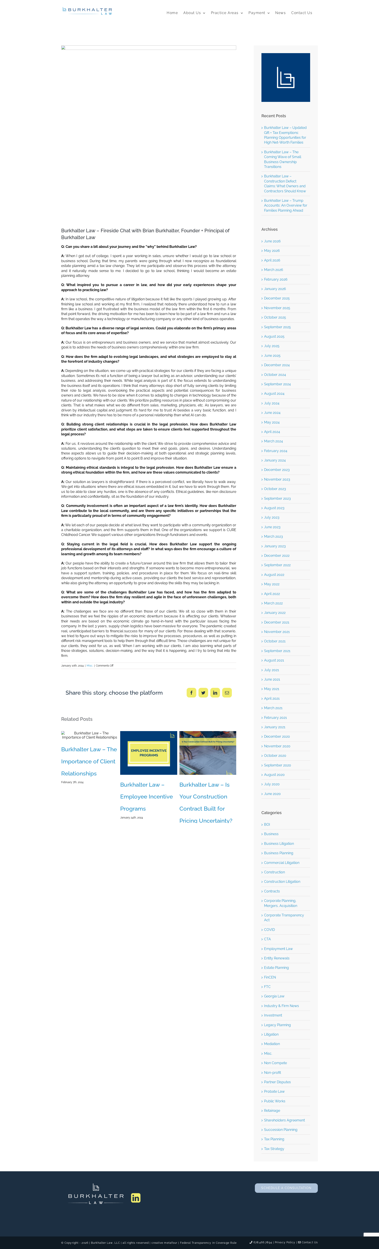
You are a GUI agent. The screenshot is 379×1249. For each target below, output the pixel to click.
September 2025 (277, 327)
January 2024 (275, 460)
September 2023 (277, 498)
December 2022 (277, 555)
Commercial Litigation (281, 863)
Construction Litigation (282, 882)
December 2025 (277, 298)
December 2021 (276, 622)
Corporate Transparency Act (284, 917)
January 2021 (274, 727)
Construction (274, 872)
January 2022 (275, 613)
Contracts (272, 891)
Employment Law (278, 949)
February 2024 (275, 451)
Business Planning (278, 853)
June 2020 (272, 794)
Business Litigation (279, 844)
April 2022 (272, 594)
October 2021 (275, 641)
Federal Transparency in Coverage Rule (208, 1242)
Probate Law (274, 1091)
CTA (267, 939)
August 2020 (274, 775)
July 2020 (272, 784)
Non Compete (275, 1063)
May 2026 (272, 251)
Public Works (274, 1101)
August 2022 (274, 575)
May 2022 (271, 584)
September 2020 (277, 765)
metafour (170, 1242)
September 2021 (277, 651)
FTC (267, 987)
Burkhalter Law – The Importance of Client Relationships (83, 735)
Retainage (272, 1110)
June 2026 (272, 241)
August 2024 (274, 393)
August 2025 (274, 336)
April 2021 (272, 698)
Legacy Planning (277, 1025)
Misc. (90, 665)
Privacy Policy (285, 1242)
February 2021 (275, 718)
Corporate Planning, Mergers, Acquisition (280, 903)
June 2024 (272, 413)
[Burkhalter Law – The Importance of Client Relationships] (89, 735)
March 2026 (273, 270)
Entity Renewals (277, 958)
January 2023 (275, 546)
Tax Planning (274, 1139)
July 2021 (271, 670)
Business (271, 834)
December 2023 (277, 470)
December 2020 (277, 736)
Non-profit (272, 1073)
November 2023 (277, 479)
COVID (269, 930)
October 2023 (275, 489)
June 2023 (272, 527)
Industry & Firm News (281, 1006)
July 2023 (271, 517)
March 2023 (273, 536)
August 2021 (274, 660)
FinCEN (270, 977)
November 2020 (277, 746)
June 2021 (272, 679)
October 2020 (275, 755)
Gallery (96, 735)
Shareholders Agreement (284, 1120)
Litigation (271, 1034)
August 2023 (274, 508)
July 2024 (271, 403)
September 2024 (277, 384)
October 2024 (275, 375)
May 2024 (272, 422)
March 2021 (273, 708)
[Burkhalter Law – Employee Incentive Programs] (148, 753)
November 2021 (277, 632)
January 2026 (275, 289)
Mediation (272, 1044)
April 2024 (272, 432)
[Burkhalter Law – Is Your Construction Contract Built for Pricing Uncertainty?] (207, 753)
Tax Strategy (274, 1149)
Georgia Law (274, 996)
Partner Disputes (277, 1082)
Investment (273, 1015)
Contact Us (309, 1242)
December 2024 (277, 365)
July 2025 (271, 346)
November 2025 (277, 308)
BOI (267, 824)
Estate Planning (276, 968)
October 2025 (275, 317)
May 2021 (271, 689)
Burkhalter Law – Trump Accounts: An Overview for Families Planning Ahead (285, 205)
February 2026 (276, 279)
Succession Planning (280, 1130)
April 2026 (272, 260)
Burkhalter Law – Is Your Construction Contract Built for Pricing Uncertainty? (201, 753)
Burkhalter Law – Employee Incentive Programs (142, 753)
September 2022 (277, 565)
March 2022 (273, 603)
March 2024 (273, 441)
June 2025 (272, 355)
